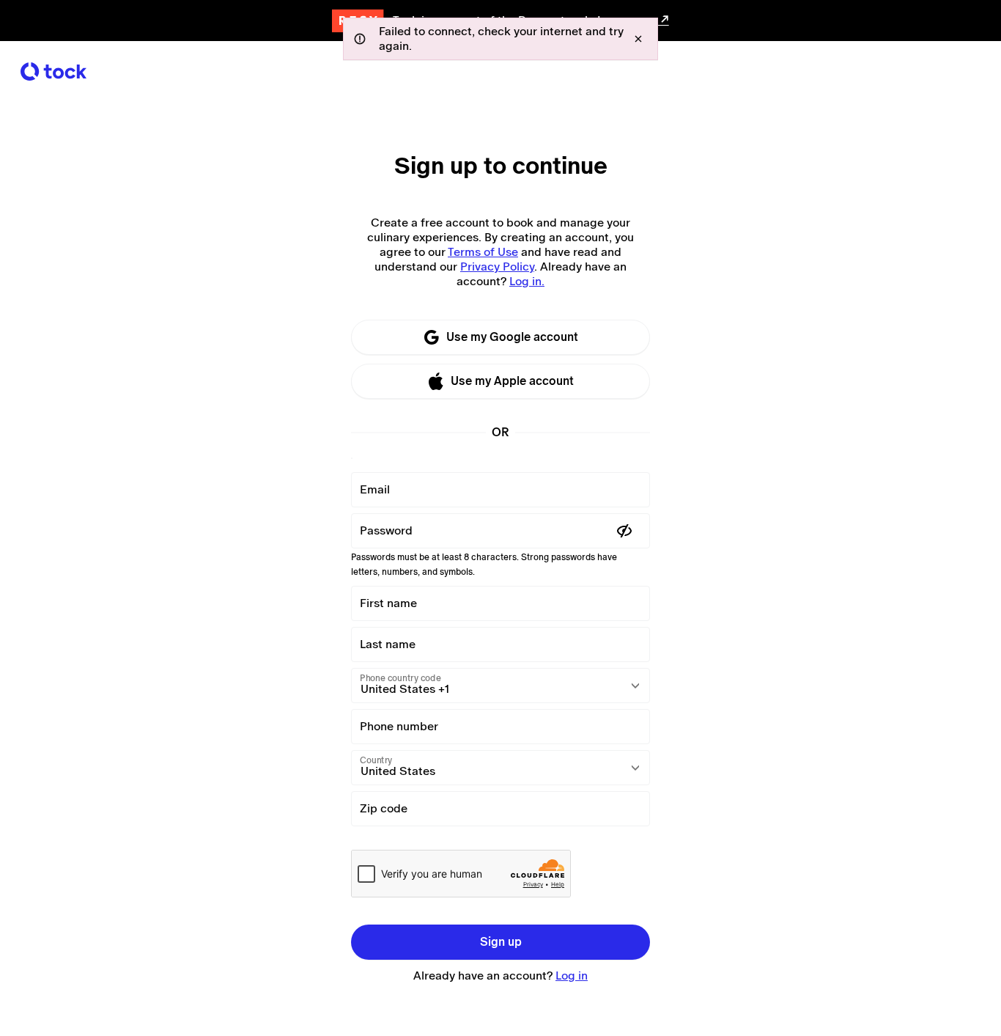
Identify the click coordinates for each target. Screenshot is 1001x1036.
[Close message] (638, 39)
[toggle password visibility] (624, 531)
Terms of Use (483, 252)
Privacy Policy (497, 266)
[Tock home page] (53, 71)
